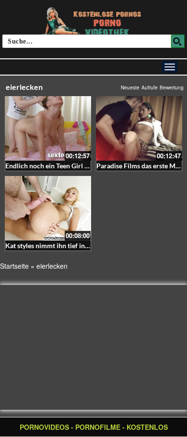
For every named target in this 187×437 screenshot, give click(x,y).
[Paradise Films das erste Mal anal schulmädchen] (139, 128)
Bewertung (172, 87)
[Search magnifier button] (178, 41)
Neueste (130, 87)
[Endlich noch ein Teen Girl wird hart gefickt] (48, 128)
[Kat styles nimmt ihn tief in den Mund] (48, 208)
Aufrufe (149, 87)
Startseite (14, 266)
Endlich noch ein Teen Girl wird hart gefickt (69, 166)
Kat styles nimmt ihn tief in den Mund (61, 245)
